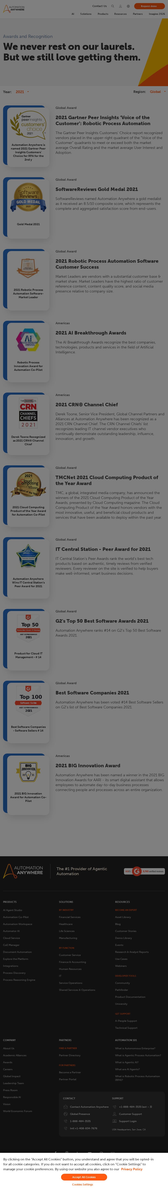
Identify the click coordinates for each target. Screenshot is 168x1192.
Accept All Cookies (84, 1177)
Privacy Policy (131, 1169)
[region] (84, 1172)
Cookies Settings (82, 1184)
